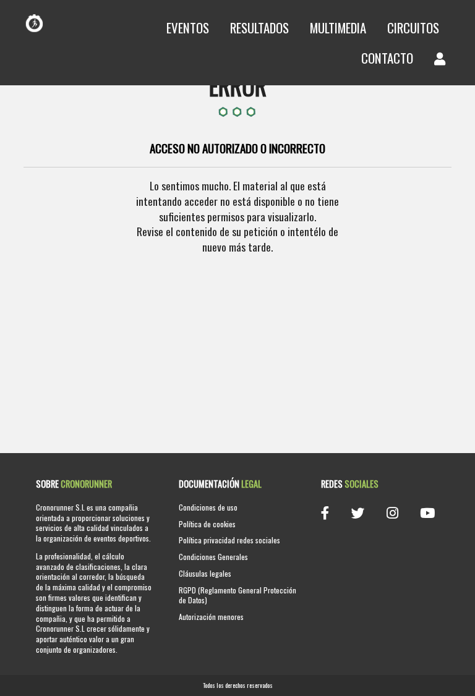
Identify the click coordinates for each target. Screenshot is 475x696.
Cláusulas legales (205, 573)
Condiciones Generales (213, 556)
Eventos (187, 27)
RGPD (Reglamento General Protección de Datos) (237, 595)
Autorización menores (211, 616)
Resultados (259, 27)
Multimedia (338, 27)
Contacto (387, 57)
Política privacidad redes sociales (229, 540)
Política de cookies (207, 524)
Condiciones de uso (208, 507)
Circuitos (413, 27)
